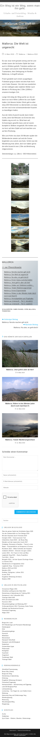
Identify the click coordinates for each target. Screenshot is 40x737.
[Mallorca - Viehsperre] (20, 169)
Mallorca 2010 (32, 33)
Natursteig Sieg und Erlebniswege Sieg (14, 695)
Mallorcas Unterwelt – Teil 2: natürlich (18, 304)
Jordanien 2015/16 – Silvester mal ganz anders (16, 551)
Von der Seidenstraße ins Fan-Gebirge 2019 (15, 533)
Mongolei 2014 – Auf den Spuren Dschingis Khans (17, 559)
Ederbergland (6, 627)
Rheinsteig (5, 699)
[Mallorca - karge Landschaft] (20, 207)
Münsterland (6, 638)
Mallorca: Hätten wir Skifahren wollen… (19, 285)
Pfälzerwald (5, 648)
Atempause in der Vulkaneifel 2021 (13, 595)
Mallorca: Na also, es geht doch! (16, 277)
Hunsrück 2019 (6, 602)
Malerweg (5, 693)
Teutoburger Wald (7, 657)
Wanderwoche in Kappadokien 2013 (13, 564)
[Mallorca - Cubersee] (20, 220)
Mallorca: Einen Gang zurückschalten (18, 280)
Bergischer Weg (7, 673)
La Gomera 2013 (7, 561)
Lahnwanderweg (7, 689)
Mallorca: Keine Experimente (15, 290)
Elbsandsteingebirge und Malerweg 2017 (14, 604)
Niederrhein (5, 644)
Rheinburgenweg (7, 697)
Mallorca (22, 54)
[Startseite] (3, 33)
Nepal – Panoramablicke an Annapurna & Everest (17, 546)
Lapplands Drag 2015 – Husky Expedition (15, 555)
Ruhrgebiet (5, 650)
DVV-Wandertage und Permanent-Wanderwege (16, 625)
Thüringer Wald (6, 659)
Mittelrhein (5, 635)
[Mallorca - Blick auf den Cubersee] (20, 182)
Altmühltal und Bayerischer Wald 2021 (14, 591)
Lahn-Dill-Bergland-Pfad (9, 686)
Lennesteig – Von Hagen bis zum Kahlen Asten (16, 691)
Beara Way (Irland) (8, 671)
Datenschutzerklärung (24, 730)
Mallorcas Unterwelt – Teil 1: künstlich (18, 301)
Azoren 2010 (6, 574)
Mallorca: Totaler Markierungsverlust (17, 288)
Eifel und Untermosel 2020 (10, 599)
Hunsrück (5, 633)
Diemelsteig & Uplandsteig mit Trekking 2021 (16, 593)
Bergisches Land (7, 622)
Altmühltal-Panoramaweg (10, 669)
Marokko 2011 (6, 570)
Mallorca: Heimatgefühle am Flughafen (18, 298)
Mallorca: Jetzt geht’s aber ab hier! (17, 282)
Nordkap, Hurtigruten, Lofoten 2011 (13, 572)
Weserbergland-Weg (8, 702)
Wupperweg (5, 704)
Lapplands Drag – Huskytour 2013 (12, 566)
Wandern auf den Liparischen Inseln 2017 (15, 542)
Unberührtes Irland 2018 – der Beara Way (15, 540)
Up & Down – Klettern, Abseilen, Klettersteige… (17, 718)
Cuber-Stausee (18, 309)
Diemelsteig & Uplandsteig (10, 676)
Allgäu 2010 (5, 612)
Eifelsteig (5, 678)
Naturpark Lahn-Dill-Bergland (11, 642)
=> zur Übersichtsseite (12, 267)
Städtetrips (5, 716)
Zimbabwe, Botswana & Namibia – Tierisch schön (17, 544)
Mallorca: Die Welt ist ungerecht (16, 274)
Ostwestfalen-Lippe (8, 646)
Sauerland (5, 653)
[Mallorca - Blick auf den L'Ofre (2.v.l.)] (20, 245)
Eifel (3, 629)
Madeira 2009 (6, 579)
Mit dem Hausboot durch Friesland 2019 (14, 535)
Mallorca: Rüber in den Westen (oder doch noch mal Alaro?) (20, 405)
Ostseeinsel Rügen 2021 (9, 589)
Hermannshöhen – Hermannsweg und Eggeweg (16, 684)
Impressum (12, 730)
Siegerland (5, 655)
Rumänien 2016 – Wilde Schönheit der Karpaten (17, 548)
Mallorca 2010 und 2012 (9, 568)
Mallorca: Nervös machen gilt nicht (17, 272)
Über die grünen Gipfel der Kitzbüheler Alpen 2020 (17, 531)
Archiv (4, 714)
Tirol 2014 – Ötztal (8, 557)
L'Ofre (26, 309)
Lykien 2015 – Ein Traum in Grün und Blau (15, 553)
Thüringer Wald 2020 (8, 597)
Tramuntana (6, 311)
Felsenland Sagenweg (9, 610)
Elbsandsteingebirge (8, 631)
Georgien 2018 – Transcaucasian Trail (14, 538)
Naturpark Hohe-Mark (8, 640)
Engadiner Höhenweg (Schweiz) (12, 577)
